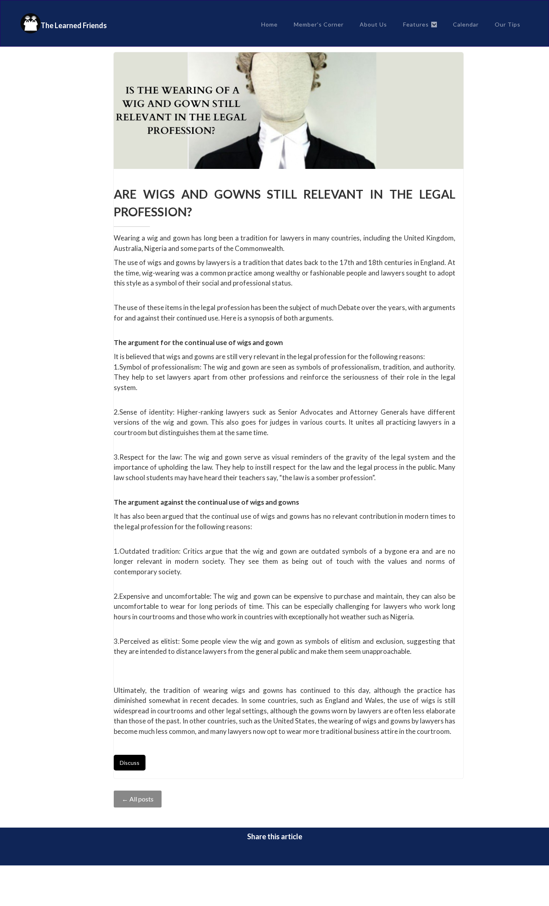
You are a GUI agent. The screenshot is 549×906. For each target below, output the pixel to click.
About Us (373, 24)
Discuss (129, 762)
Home (269, 24)
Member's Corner (319, 24)
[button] (420, 24)
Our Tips (507, 24)
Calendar (466, 24)
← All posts (138, 799)
